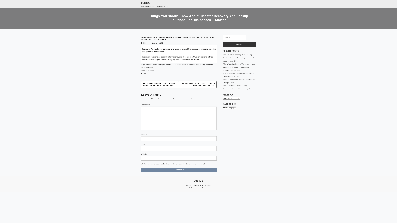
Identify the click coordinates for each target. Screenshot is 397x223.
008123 (145, 2)
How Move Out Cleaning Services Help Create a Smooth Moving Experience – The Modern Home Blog (239, 58)
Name (144, 134)
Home (145, 74)
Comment (145, 105)
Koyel (193, 188)
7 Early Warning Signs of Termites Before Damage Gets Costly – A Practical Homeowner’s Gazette (239, 67)
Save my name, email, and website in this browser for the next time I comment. (174, 164)
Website (144, 154)
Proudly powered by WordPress (198, 185)
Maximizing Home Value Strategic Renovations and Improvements (159, 84)
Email (144, 144)
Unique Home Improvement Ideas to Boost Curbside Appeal (198, 84)
